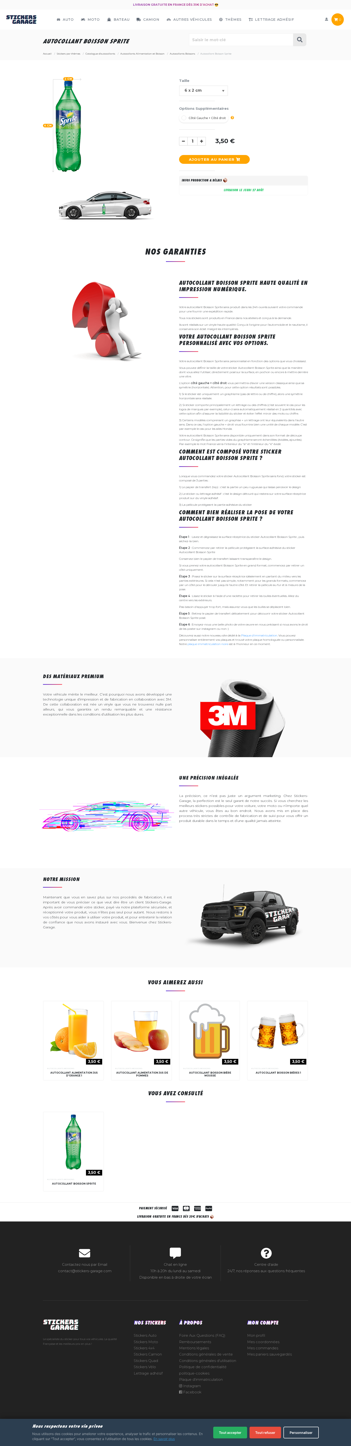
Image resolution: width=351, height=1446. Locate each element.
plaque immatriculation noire (207, 644)
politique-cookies (194, 1373)
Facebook (191, 1392)
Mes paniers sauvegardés (269, 1354)
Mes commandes (262, 1348)
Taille (184, 80)
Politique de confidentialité (203, 1367)
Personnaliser (301, 1433)
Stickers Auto (145, 1335)
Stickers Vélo (145, 1367)
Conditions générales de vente (206, 1354)
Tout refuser (265, 1433)
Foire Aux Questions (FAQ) (202, 1335)
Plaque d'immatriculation (259, 635)
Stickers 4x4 (144, 1348)
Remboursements (195, 1342)
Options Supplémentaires (204, 108)
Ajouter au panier (212, 159)
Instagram (191, 1386)
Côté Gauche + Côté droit (207, 118)
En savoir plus (164, 1439)
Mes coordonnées (263, 1342)
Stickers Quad (146, 1361)
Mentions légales (194, 1348)
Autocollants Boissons (60, 1068)
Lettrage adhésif (148, 1373)
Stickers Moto (146, 1342)
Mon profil (256, 1335)
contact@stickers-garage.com (85, 1271)
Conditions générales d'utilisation (207, 1361)
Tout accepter (230, 1433)
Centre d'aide (266, 1264)
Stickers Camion (148, 1354)
